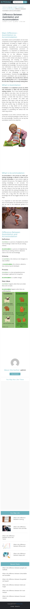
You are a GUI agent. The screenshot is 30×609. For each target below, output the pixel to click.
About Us (17, 606)
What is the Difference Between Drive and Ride (20, 527)
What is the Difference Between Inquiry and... (20, 554)
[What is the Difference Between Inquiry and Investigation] (8, 555)
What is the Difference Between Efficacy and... (20, 545)
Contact (12, 606)
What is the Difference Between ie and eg (20, 518)
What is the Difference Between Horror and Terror (8, 537)
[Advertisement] (16, 28)
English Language (18, 7)
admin (16, 21)
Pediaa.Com (19, 603)
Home (4, 7)
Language (9, 7)
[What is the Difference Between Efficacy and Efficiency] (8, 546)
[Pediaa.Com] (6, 2)
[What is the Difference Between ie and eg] (8, 519)
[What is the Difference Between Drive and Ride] (8, 528)
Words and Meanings (8, 9)
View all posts (15, 374)
